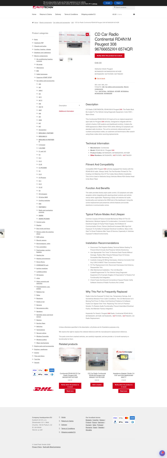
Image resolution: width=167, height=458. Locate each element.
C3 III (40, 164)
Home (34, 14)
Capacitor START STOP (44, 77)
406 (40, 113)
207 (40, 87)
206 (40, 84)
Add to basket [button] (97, 385)
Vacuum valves (41, 333)
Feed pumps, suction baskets (43, 251)
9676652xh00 (99, 93)
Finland (88, 422)
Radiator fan (40, 292)
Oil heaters (40, 275)
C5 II (40, 184)
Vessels (36, 362)
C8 (39, 191)
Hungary (89, 425)
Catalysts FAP (38, 43)
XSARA (41, 215)
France (94, 422)
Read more (70, 391)
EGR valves (40, 237)
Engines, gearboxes (40, 349)
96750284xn (125, 91)
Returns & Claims (46, 14)
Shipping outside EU (88, 14)
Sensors (39, 305)
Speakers (39, 311)
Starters (39, 320)
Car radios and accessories (61, 22)
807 (40, 126)
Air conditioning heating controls (44, 60)
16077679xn (102, 91)
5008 (40, 120)
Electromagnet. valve (43, 243)
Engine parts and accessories (44, 346)
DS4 (40, 204)
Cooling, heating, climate (42, 49)
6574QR (117, 91)
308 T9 (41, 107)
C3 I (40, 158)
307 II (40, 100)
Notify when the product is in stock (109, 55)
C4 (39, 171)
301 (40, 94)
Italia (94, 425)
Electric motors (41, 240)
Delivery (58, 14)
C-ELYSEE (42, 148)
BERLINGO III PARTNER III (46, 141)
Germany (101, 422)
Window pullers (41, 340)
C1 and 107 (42, 151)
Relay (38, 295)
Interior (36, 353)
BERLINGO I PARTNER (46, 133)
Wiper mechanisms (42, 343)
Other (92, 155)
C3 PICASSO (43, 168)
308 (72, 22)
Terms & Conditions (71, 14)
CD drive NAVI (43, 197)
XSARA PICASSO (44, 219)
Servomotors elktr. (42, 308)
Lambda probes (41, 272)
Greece (102, 420)
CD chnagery (43, 194)
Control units (40, 222)
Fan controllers (41, 247)
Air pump (39, 64)
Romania (89, 427)
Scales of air (40, 302)
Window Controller (42, 336)
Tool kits (37, 359)
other (38, 278)
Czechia (95, 420)
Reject (118, 3)
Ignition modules (42, 268)
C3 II (40, 161)
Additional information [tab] (66, 111)
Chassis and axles (40, 46)
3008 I (41, 90)
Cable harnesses (41, 74)
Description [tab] (63, 105)
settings (94, 4)
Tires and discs (39, 356)
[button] (87, 34)
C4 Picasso (42, 177)
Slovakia (89, 430)
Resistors (39, 298)
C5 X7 (40, 187)
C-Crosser (42, 145)
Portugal (100, 425)
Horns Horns (40, 262)
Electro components (46, 22)
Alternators (40, 68)
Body (36, 39)
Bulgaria (89, 420)
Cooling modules (44, 200)
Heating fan (40, 255)
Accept (108, 3)
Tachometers (40, 330)
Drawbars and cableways (42, 53)
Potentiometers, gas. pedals (43, 288)
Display (38, 225)
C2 (39, 155)
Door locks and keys (43, 228)
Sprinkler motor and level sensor (44, 316)
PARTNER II (42, 207)
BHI (37, 71)
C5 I (40, 181)
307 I (40, 97)
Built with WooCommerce (51, 447)
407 (40, 117)
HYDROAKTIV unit (42, 265)
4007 (40, 110)
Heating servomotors (43, 258)
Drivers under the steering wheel (45, 233)
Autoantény (42, 130)
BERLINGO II (43, 136)
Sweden (101, 427)
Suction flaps (40, 323)
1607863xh (110, 91)
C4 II (40, 174)
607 (114, 155)
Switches (39, 326)
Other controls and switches (42, 282)
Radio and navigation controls (46, 211)
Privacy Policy (37, 447)
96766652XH (108, 93)
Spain (95, 427)
